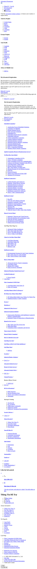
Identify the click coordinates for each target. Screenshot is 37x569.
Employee (6, 457)
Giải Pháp (7, 279)
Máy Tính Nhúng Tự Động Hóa (16, 167)
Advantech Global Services (10, 363)
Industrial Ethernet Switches (15, 186)
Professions (11, 444)
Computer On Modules (14, 128)
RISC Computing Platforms (15, 147)
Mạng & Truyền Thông (9, 213)
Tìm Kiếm (7, 9)
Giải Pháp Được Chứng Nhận (16, 164)
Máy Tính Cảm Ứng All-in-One (16, 324)
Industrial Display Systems (15, 141)
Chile (5, 28)
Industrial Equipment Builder (11, 311)
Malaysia (6, 56)
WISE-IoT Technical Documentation (18, 409)
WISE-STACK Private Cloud (16, 222)
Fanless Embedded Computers (16, 137)
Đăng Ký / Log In (9, 99)
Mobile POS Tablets (13, 266)
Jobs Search (7, 514)
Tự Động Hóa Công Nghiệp (10, 155)
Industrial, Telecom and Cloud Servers (18, 216)
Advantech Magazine (13, 425)
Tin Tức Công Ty (9, 510)
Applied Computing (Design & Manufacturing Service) (17, 151)
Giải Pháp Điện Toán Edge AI (16, 285)
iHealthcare (7, 305)
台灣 (5, 59)
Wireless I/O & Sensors (14, 175)
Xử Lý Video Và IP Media (15, 233)
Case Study (7, 522)
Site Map (6, 558)
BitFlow (10, 350)
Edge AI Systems (12, 287)
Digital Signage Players (14, 130)
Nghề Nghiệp (7, 441)
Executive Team (12, 424)
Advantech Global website (12, 14)
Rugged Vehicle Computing (10, 334)
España (6, 39)
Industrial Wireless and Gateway (16, 189)
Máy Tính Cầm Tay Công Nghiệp (17, 254)
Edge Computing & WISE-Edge (12, 282)
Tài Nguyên (11, 403)
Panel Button (4, 92)
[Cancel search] (6, 96)
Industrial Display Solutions (11, 357)
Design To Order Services (10, 367)
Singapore (7, 57)
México (6, 25)
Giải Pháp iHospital (13, 240)
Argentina (7, 26)
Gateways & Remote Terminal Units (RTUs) (20, 163)
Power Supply (11, 277)
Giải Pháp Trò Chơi (9, 340)
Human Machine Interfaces (15, 166)
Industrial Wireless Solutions (15, 145)
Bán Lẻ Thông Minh (9, 259)
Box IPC (10, 199)
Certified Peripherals (9, 274)
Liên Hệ (6, 461)
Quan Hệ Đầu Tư (8, 430)
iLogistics (6, 353)
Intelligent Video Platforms (15, 205)
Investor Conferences (13, 436)
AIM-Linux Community (14, 406)
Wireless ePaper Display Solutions (17, 148)
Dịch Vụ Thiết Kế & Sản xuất (11, 337)
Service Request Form (14, 393)
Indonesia (6, 51)
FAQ (5, 531)
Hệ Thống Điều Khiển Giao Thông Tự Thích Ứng (21, 297)
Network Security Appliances (16, 219)
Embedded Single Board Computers (17, 134)
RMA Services (12, 391)
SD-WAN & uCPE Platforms (15, 221)
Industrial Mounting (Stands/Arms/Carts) (14, 271)
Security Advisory (8, 412)
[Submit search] (4, 96)
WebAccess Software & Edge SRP (17, 173)
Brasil (5, 23)
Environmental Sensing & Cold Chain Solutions (21, 253)
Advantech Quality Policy (10, 370)
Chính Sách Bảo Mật (10, 559)
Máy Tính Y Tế (12, 245)
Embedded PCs (12, 133)
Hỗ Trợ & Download (9, 388)
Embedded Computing (9, 123)
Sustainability (7, 454)
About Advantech (8, 419)
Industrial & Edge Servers (10, 308)
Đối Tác (6, 373)
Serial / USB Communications (16, 192)
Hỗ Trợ (6, 385)
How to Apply (11, 451)
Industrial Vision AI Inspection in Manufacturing (21, 318)
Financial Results (12, 433)
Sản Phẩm (7, 120)
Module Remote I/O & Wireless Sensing (18, 169)
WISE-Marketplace (9, 465)
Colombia (6, 29)
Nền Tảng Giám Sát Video (15, 230)
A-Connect (7, 466)
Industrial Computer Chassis (15, 202)
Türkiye (6, 63)
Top (3, 565)
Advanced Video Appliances (15, 229)
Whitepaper (7, 523)
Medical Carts (11, 246)
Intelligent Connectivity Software (17, 191)
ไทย (5, 61)
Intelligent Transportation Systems (17, 203)
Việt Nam (8, 11)
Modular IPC (11, 206)
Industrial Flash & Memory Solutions (18, 142)
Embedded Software (13, 136)
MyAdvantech (8, 8)
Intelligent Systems (8, 195)
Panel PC (10, 170)
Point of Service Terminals (15, 267)
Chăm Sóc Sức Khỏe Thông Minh (12, 237)
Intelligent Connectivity (10, 178)
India (5, 49)
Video (5, 526)
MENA (6, 71)
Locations (10, 449)
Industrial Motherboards (14, 144)
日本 (5, 52)
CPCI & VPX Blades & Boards (16, 200)
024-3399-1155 (10, 503)
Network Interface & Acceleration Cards (19, 218)
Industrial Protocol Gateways (15, 185)
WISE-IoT (10, 383)
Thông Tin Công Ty (13, 422)
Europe (6, 38)
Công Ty (6, 415)
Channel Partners (8, 377)
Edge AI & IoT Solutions (14, 131)
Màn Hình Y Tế (12, 243)
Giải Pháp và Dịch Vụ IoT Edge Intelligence (14, 344)
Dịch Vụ (6, 360)
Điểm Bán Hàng (12, 326)
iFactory (6, 301)
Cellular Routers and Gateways (16, 181)
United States (7, 22)
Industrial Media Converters (15, 188)
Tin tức (6, 528)
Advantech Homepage (7, 1)
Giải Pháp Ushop (12, 264)
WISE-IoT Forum (12, 407)
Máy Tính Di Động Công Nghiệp (17, 256)
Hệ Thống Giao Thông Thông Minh (12, 293)
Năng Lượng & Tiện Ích (10, 331)
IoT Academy (11, 404)
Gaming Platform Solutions (15, 139)
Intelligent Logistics (9, 250)
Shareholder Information (14, 438)
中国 (5, 47)
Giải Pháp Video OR (13, 242)
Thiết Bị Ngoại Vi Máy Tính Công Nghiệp (19, 210)
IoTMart (6, 463)
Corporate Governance (14, 435)
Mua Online (9, 498)
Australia (6, 46)
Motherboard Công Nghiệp (15, 208)
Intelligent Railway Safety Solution (17, 298)
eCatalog (6, 529)
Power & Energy (12, 172)
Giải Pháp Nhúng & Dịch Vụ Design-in (13, 290)
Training (10, 448)
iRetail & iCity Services (10, 321)
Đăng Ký (6, 6)
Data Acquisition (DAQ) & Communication (19, 161)
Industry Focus (8, 525)
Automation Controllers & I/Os (16, 158)
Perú (5, 31)
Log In (12, 6)
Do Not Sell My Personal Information (14, 561)
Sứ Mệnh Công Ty (9, 513)
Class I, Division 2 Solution (15, 160)
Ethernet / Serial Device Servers (16, 183)
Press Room (11, 427)
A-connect (7, 532)
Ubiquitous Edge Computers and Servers (19, 327)
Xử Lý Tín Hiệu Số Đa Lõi (15, 232)
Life (9, 446)
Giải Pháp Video (8, 347)
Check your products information (17, 394)
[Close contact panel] (1, 473)
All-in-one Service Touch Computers (18, 263)
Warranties (10, 396)
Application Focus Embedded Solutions (18, 127)
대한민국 (7, 54)
